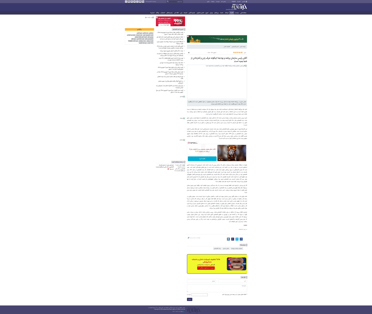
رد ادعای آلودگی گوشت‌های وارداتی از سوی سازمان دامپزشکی (170, 82)
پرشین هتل (150, 37)
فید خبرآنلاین (143, 1)
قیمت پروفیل (149, 41)
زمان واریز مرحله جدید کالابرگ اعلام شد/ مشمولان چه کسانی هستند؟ (169, 87)
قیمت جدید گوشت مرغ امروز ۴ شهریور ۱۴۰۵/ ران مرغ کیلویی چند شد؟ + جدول (169, 91)
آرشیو (208, 1)
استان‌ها (152, 13)
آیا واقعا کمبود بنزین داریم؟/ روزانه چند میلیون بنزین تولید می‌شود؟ (170, 43)
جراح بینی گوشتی (131, 35)
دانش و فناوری (200, 13)
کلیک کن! (202, 158)
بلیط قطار (133, 39)
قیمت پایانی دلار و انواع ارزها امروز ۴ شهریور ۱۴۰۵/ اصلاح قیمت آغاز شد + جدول (170, 68)
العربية (238, 1)
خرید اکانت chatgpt (133, 41)
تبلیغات (212, 1)
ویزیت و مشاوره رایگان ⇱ (206, 268)
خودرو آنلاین (192, 13)
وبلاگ (157, 13)
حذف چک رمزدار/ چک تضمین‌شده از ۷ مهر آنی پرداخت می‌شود (171, 64)
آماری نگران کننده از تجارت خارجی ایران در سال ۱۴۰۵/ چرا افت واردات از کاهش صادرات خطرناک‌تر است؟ (170, 47)
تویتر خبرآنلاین (134, 1)
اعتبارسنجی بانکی (149, 39)
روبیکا (126, 1)
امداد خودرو (150, 43)
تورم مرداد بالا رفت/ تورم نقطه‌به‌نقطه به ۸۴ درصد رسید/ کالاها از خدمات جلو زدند (171, 59)
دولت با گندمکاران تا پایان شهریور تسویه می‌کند (171, 51)
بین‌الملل (216, 13)
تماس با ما (223, 1)
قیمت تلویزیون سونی (148, 35)
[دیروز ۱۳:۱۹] (179, 167)
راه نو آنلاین (145, 33)
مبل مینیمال (139, 35)
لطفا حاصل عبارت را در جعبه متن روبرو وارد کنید (234, 294)
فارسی (243, 1)
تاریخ (207, 13)
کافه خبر (176, 13)
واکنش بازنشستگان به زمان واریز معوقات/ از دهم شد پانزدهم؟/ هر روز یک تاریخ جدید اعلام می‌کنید (170, 54)
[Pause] (219, 159)
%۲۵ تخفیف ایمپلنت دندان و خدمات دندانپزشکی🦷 (206, 261)
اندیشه (185, 13)
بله (129, 1)
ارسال (189, 299)
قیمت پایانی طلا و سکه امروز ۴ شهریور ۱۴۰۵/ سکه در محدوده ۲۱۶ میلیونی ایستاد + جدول (170, 73)
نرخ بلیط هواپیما (143, 43)
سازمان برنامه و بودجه (236, 248)
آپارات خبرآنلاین (132, 1)
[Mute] (222, 159)
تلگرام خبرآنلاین (140, 1)
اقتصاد (231, 13)
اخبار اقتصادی (235, 47)
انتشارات (163, 13)
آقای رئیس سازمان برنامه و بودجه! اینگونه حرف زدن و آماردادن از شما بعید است (219, 59)
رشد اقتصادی (217, 248)
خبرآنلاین (236, 7)
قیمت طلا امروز (140, 39)
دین (181, 13)
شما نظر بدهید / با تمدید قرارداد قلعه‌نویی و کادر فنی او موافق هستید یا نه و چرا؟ (165, 167)
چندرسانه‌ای (170, 13)
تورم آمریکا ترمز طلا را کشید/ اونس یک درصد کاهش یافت (170, 77)
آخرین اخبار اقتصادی (178, 29)
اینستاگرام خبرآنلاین (137, 1)
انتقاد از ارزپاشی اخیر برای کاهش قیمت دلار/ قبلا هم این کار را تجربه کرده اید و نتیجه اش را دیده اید (170, 38)
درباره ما (218, 1)
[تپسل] (188, 36)
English (234, 1)
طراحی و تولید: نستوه (177, 311)
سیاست (237, 13)
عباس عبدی (226, 248)
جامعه (221, 13)
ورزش (211, 13)
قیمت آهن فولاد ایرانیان (141, 37)
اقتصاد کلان (227, 47)
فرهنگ (226, 13)
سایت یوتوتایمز (142, 41)
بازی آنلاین (139, 33)
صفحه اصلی (243, 13)
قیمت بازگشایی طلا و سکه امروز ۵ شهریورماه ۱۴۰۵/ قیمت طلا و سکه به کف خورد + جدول (170, 33)
